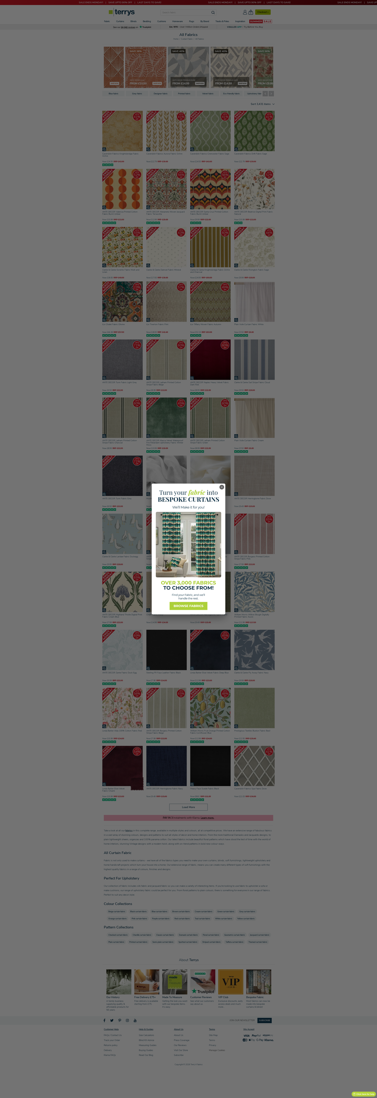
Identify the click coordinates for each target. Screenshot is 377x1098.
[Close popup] (221, 487)
